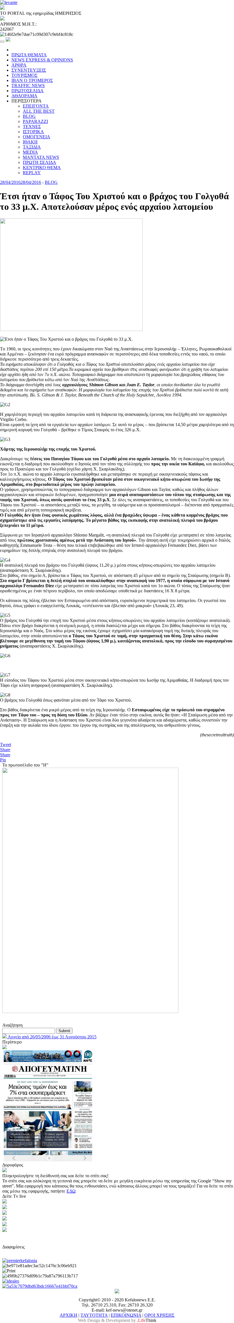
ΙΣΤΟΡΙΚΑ (33, 131)
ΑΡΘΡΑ (19, 65)
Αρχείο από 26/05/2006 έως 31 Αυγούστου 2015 (51, 1036)
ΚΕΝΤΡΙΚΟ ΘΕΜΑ (42, 167)
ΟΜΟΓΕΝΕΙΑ (36, 136)
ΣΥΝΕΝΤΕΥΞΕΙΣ (28, 70)
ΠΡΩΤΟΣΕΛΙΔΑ (27, 90)
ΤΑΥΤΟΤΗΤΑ (94, 1315)
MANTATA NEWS (41, 157)
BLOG (29, 116)
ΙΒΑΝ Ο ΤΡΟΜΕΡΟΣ (32, 80)
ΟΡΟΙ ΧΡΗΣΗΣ (159, 1315)
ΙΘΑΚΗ (30, 141)
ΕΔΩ (71, 1191)
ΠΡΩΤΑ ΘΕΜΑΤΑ (29, 54)
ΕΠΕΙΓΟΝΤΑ (36, 106)
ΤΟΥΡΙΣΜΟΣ (24, 75)
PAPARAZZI (35, 121)
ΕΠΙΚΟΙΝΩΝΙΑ (126, 1315)
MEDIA (30, 152)
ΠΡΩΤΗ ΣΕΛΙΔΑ (39, 162)
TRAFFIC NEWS (28, 85)
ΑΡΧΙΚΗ (68, 1315)
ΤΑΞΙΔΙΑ (32, 147)
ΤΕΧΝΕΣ (32, 126)
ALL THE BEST (39, 111)
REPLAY (32, 172)
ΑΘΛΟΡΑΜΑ (24, 95)
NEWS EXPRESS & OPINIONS (42, 59)
